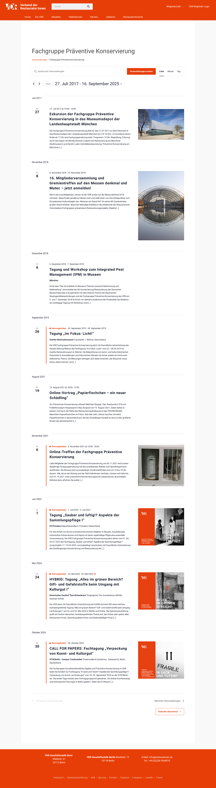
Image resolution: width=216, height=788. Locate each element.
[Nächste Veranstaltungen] (39, 84)
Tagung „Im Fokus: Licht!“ (72, 334)
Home (28, 17)
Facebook (124, 777)
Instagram (137, 777)
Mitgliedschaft (173, 6)
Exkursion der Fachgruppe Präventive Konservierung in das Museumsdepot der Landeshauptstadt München (85, 119)
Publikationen (75, 17)
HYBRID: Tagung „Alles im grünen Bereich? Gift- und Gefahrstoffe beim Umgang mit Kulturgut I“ (86, 584)
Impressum (58, 777)
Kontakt (113, 777)
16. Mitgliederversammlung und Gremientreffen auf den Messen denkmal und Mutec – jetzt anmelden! (88, 183)
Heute (48, 84)
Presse (159, 777)
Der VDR (39, 17)
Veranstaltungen (39, 59)
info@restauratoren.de (160, 757)
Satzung (102, 777)
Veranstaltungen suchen (141, 71)
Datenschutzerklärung (77, 777)
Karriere (94, 17)
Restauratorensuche (133, 17)
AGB (93, 777)
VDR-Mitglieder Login (199, 6)
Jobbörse (110, 17)
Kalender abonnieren (168, 711)
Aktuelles (56, 17)
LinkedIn (149, 777)
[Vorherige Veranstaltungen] (33, 84)
